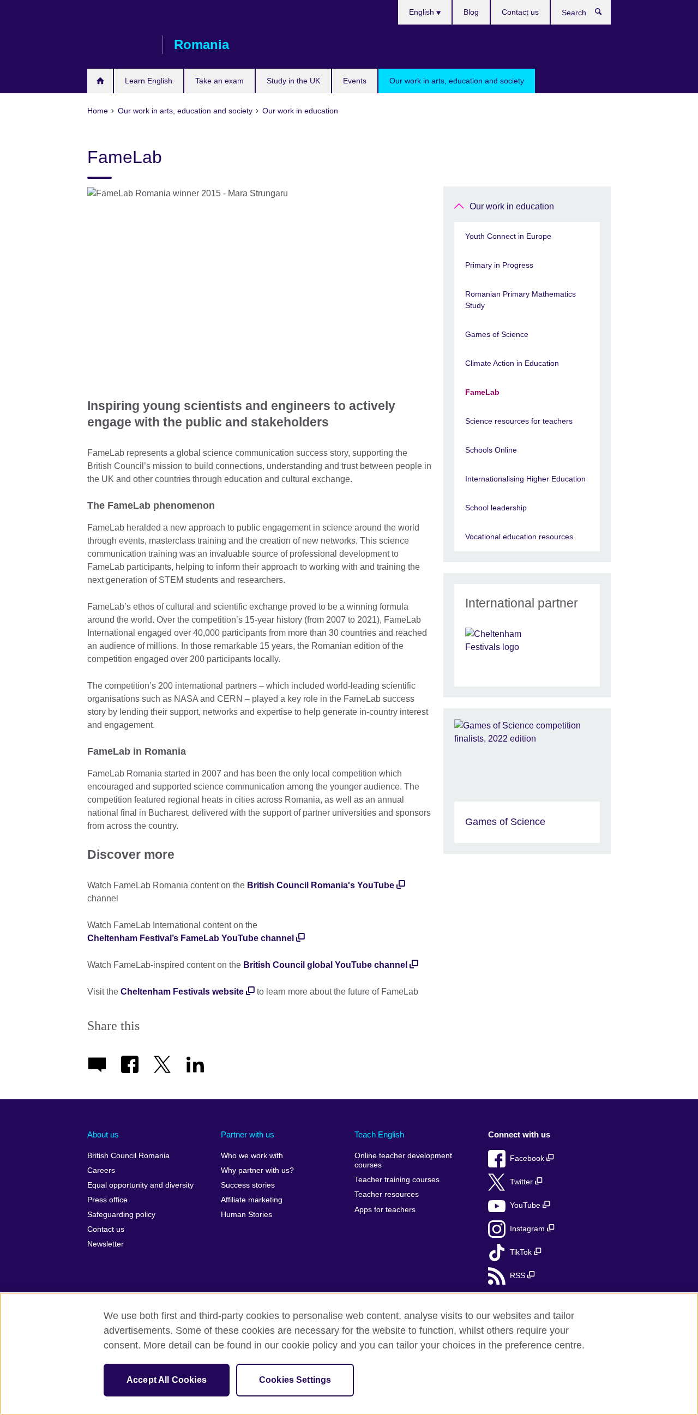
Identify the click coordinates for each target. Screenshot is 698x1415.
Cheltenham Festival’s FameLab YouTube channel (190, 938)
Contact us (520, 12)
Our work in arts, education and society (456, 80)
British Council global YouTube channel (325, 965)
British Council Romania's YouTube (320, 885)
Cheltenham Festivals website (182, 991)
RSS (518, 1276)
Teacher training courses (397, 1180)
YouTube (526, 1205)
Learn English (148, 80)
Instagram (528, 1229)
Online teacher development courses (403, 1161)
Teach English (379, 1134)
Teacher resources (386, 1194)
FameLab (482, 392)
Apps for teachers (385, 1210)
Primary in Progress (499, 265)
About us (103, 1134)
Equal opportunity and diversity (140, 1185)
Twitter (522, 1182)
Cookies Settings (295, 1379)
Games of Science (496, 334)
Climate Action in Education (512, 363)
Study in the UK (293, 80)
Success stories (248, 1185)
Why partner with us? (257, 1170)
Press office (107, 1200)
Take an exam (219, 80)
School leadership (496, 507)
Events (354, 80)
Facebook (528, 1158)
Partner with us (247, 1134)
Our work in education (512, 206)
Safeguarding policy (121, 1215)
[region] (349, 1353)
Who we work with (252, 1156)
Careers (101, 1170)
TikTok (522, 1252)
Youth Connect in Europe (508, 236)
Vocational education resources (519, 536)
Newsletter (105, 1244)
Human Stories (246, 1215)
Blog (471, 12)
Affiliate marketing (251, 1200)
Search (604, 14)
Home (100, 81)
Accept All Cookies (167, 1379)
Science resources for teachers (519, 421)
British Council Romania (119, 44)
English (422, 12)
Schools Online (491, 449)
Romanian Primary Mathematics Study (520, 300)
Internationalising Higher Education (525, 478)
